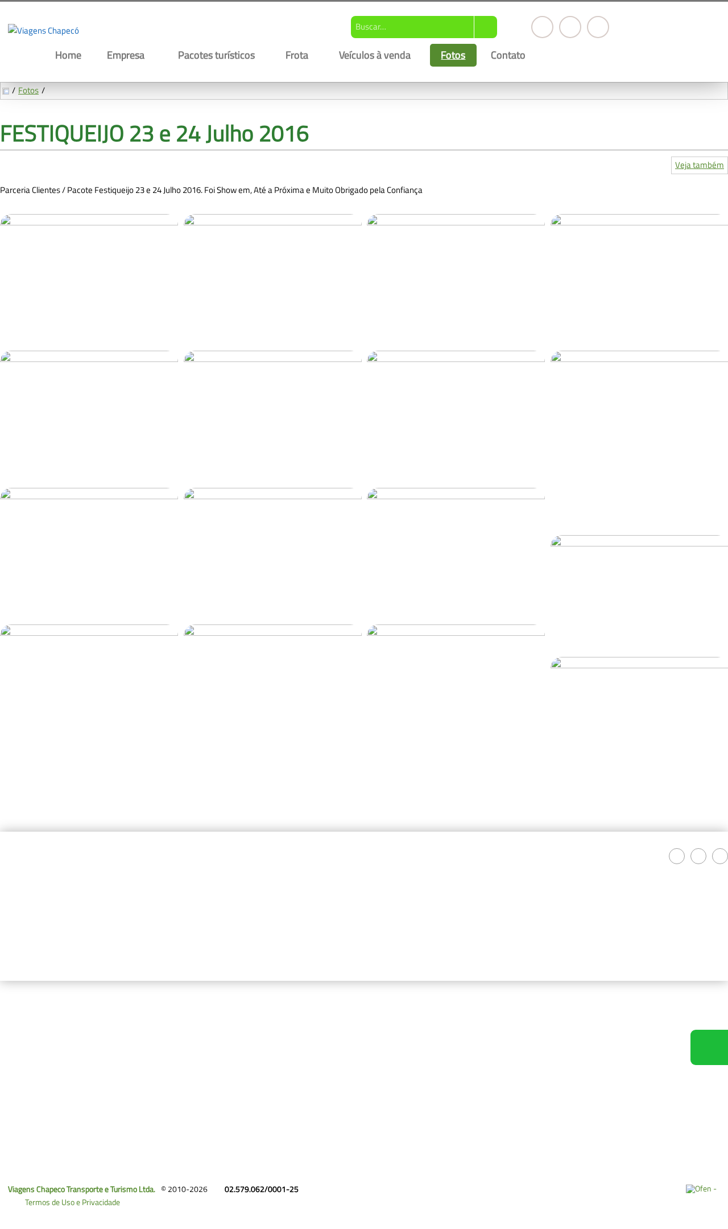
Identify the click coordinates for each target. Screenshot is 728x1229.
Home (68, 54)
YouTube (598, 27)
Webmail (215, 1020)
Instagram (570, 27)
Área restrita (222, 1075)
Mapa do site (222, 1061)
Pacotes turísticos (216, 54)
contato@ (462, 1006)
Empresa (125, 54)
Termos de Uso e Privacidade (72, 1202)
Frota (297, 54)
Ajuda (210, 1047)
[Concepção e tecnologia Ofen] (703, 1188)
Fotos (453, 54)
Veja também (699, 165)
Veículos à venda (375, 54)
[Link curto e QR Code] (34, 1197)
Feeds (211, 1034)
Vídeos (19, 1088)
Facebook (542, 27)
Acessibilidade (34, 1152)
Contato (508, 54)
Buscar (485, 27)
